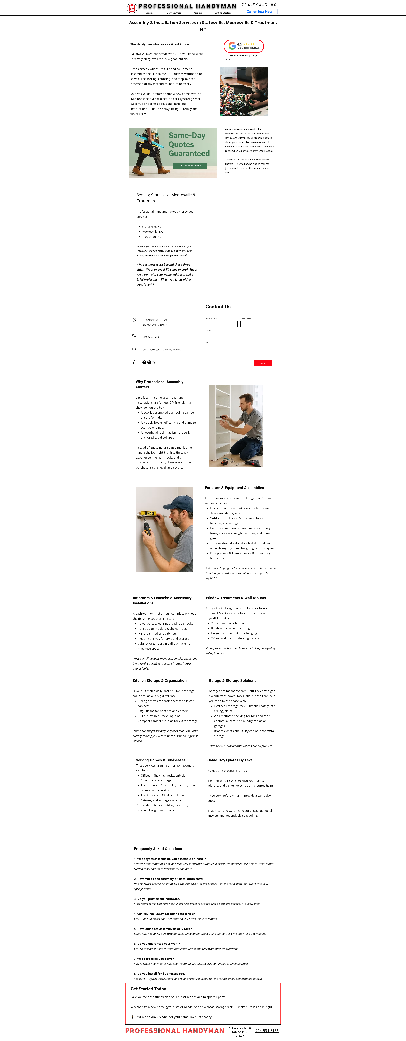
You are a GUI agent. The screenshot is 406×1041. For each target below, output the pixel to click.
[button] (174, 12)
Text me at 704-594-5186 (224, 781)
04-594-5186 (151, 336)
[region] (173, 153)
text (147, 274)
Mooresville (164, 964)
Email (208, 330)
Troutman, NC (151, 236)
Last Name (246, 318)
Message (210, 343)
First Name (211, 318)
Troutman (184, 964)
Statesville (149, 964)
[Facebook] (144, 362)
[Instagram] (149, 362)
